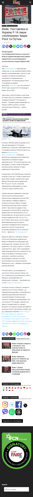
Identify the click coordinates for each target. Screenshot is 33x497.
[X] (10, 46)
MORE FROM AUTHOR (23, 338)
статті (21, 232)
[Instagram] (25, 46)
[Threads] (28, 46)
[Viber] (7, 46)
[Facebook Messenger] (18, 46)
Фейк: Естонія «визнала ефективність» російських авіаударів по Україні (16, 323)
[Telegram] (21, 46)
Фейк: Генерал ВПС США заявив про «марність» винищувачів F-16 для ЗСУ (16, 314)
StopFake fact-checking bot (12, 421)
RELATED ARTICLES (8, 338)
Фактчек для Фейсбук (12, 25)
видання (14, 282)
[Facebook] (3, 46)
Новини (4, 25)
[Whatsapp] (14, 46)
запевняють (13, 85)
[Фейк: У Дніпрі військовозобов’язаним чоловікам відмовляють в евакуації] (6, 369)
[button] (3, 2)
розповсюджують (10, 69)
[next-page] (6, 378)
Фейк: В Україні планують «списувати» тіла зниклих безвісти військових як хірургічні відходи (21, 348)
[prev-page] (3, 378)
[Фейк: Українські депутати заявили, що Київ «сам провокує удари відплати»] (6, 359)
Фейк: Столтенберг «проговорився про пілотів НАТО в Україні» (15, 318)
